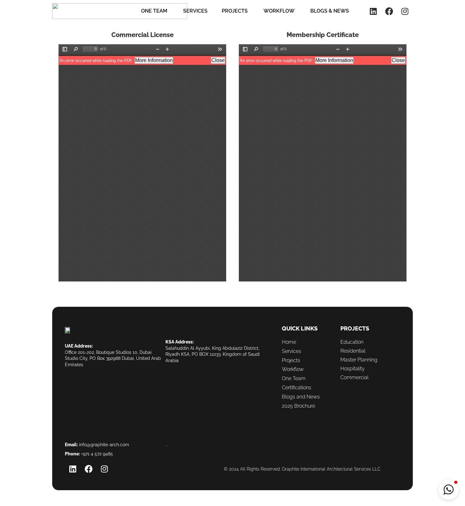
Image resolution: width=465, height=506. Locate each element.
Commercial (354, 377)
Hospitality (352, 369)
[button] (448, 489)
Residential (352, 351)
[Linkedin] (373, 11)
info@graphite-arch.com (104, 444)
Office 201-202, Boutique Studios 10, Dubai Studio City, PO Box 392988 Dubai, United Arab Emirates (113, 358)
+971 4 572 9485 (97, 453)
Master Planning (358, 360)
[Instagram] (405, 11)
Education (351, 342)
